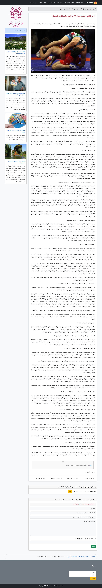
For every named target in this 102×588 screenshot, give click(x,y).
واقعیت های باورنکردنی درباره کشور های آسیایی (16, 131)
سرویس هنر (52, 2)
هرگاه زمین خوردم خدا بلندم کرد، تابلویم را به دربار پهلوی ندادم (15, 94)
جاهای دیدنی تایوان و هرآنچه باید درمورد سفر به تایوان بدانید (16, 52)
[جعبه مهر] (91, 2)
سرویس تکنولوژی (42, 2)
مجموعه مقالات (79, 2)
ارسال (93, 546)
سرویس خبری (60, 2)
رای (70, 491)
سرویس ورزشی (33, 2)
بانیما (91, 465)
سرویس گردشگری (69, 2)
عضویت (93, 578)
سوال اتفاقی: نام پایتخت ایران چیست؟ (85, 538)
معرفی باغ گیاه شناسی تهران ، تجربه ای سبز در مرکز (16, 162)
